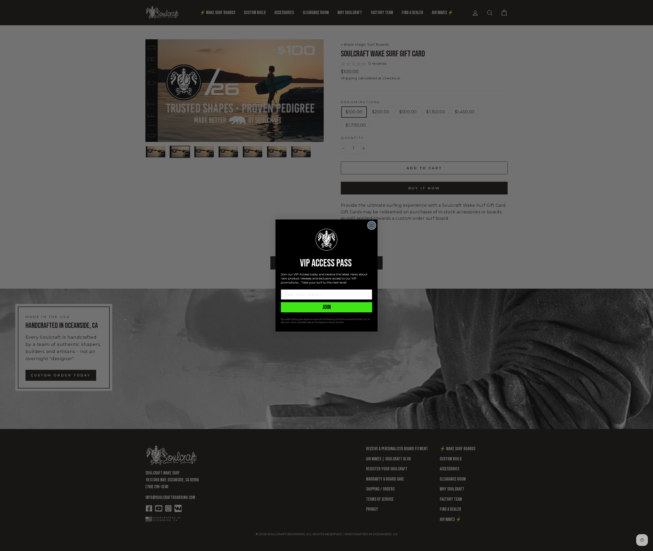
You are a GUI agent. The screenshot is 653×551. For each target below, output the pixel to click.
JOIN (326, 307)
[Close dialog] (371, 225)
